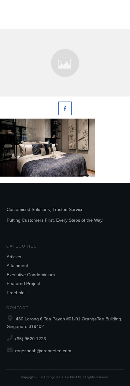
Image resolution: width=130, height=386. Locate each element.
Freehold (16, 292)
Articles (14, 256)
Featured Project (23, 283)
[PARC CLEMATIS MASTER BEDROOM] (65, 62)
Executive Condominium (31, 274)
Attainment (17, 265)
